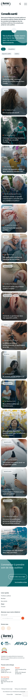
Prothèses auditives (6, 595)
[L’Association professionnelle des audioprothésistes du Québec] (20, 643)
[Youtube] (9, 628)
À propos (3, 606)
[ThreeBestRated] (4, 650)
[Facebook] (3, 628)
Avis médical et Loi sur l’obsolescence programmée (14, 691)
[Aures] (6, 4)
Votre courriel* (4, 615)
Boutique (3, 598)
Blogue (2, 604)
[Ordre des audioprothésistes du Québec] (6, 643)
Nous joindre (4, 601)
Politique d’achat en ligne (7, 689)
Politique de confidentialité (20, 689)
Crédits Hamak (18, 694)
